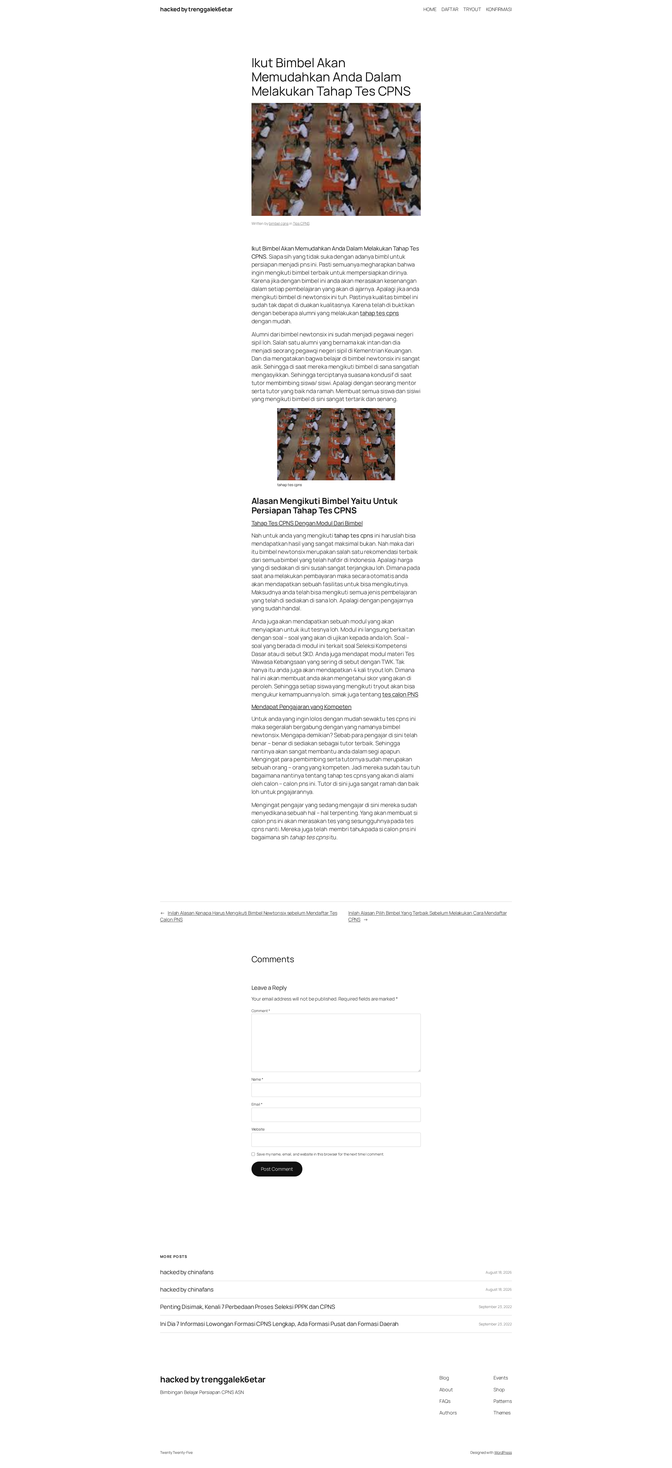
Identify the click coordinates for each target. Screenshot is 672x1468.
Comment (260, 1010)
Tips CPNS (301, 223)
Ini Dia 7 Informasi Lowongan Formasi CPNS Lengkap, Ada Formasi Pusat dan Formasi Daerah (279, 1324)
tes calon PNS (400, 694)
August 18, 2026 (499, 1272)
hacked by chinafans (187, 1272)
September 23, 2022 (495, 1306)
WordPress (503, 1452)
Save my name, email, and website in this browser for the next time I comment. (320, 1154)
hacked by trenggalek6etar (196, 9)
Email (256, 1104)
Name (257, 1079)
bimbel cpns (278, 223)
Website (258, 1129)
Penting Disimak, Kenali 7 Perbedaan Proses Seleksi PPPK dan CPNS (247, 1307)
